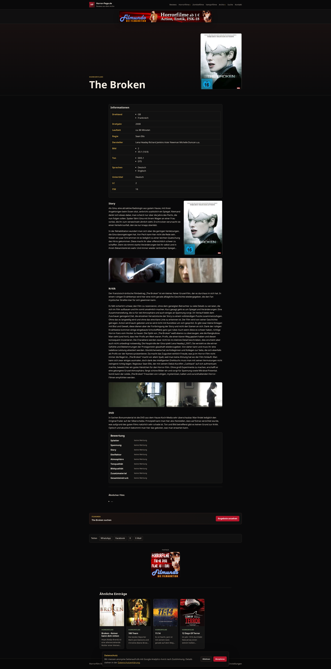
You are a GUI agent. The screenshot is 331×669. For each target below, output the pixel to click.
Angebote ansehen (227, 518)
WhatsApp (106, 538)
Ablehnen (206, 659)
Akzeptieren (220, 659)
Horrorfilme (184, 4)
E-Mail (138, 538)
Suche (230, 4)
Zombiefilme (198, 4)
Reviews (173, 4)
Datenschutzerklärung (129, 662)
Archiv (221, 4)
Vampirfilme (211, 4)
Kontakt (238, 4)
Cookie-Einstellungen (231, 663)
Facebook (120, 538)
